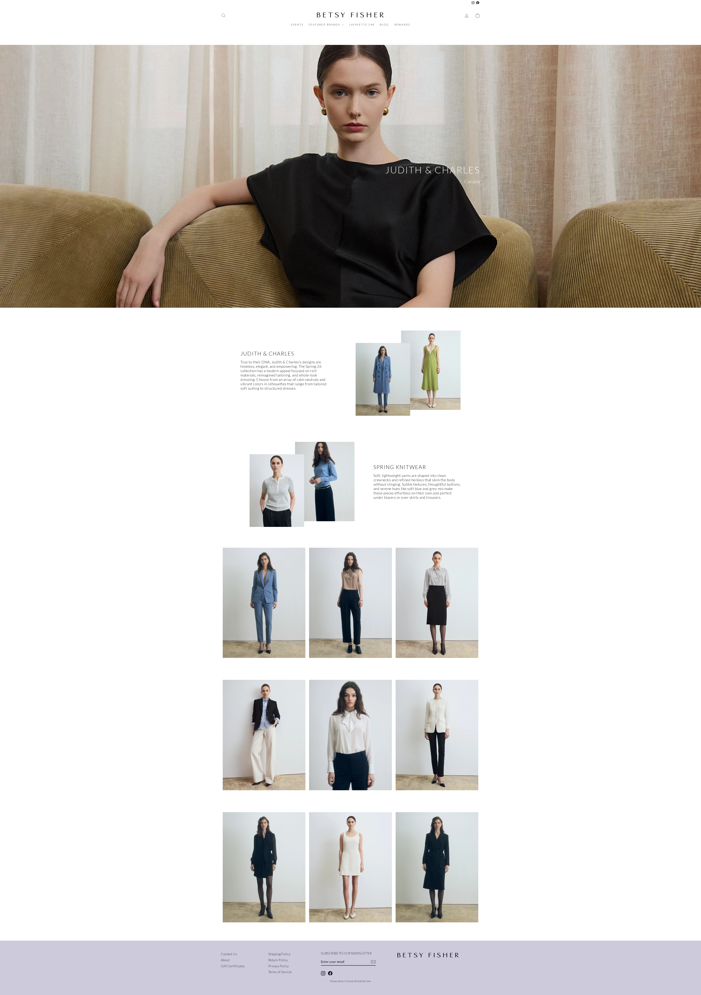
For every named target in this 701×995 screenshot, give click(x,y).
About (225, 960)
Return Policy (278, 960)
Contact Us (229, 954)
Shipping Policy (279, 954)
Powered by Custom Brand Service (350, 981)
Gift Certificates (233, 966)
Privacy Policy (278, 966)
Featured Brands (325, 24)
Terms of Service (280, 972)
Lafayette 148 (361, 24)
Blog (384, 24)
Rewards (402, 24)
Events (297, 24)
